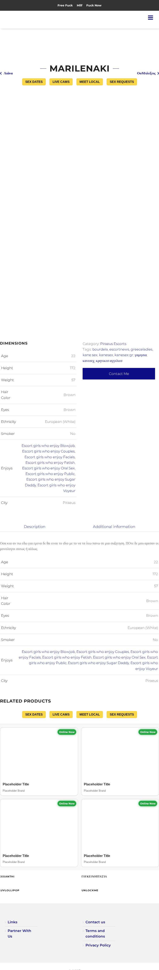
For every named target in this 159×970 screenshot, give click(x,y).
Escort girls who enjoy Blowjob (48, 446)
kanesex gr (123, 355)
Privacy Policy (98, 945)
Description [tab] (34, 526)
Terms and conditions (95, 933)
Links (12, 922)
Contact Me (119, 374)
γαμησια (141, 355)
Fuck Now (93, 5)
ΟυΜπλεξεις (146, 73)
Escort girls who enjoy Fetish (50, 463)
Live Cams (61, 82)
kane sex (90, 355)
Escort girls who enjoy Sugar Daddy (98, 663)
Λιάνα (8, 73)
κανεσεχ (88, 361)
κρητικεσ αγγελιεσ (109, 361)
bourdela (100, 349)
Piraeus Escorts (113, 344)
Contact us (95, 922)
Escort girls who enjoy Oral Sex (48, 468)
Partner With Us (19, 933)
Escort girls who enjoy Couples (48, 451)
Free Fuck (65, 5)
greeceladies (141, 349)
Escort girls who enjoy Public (50, 474)
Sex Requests (122, 82)
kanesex (106, 355)
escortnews (119, 349)
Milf (79, 5)
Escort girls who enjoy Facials (49, 457)
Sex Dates (34, 82)
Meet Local (90, 82)
